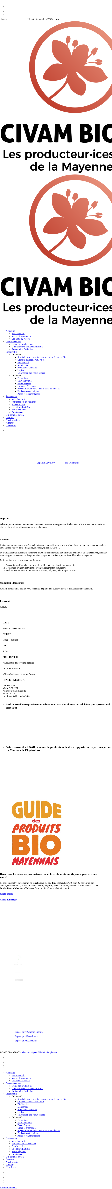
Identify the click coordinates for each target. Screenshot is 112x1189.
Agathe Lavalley (46, 462)
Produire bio (11, 1093)
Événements (11, 1138)
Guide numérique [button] (8, 899)
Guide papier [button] (6, 894)
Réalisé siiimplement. (48, 1052)
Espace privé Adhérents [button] (26, 1040)
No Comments (72, 462)
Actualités (38, 448)
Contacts (10, 1159)
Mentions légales (29, 1052)
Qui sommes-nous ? (15, 1156)
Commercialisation (55, 448)
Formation (73, 448)
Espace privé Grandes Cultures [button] (29, 1032)
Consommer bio (13, 1083)
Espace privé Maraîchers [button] (26, 1036)
